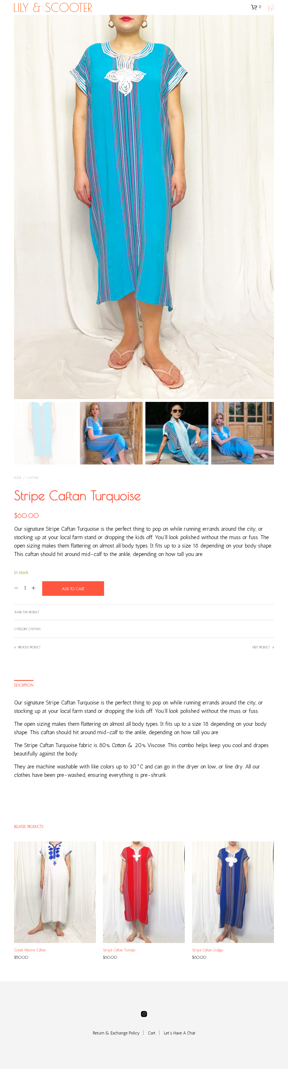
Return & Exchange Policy (116, 1033)
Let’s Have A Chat (179, 1033)
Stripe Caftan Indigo (207, 950)
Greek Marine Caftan (30, 950)
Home (17, 477)
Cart (152, 1033)
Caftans (33, 477)
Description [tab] (23, 685)
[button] (256, 7)
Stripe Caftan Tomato (119, 950)
